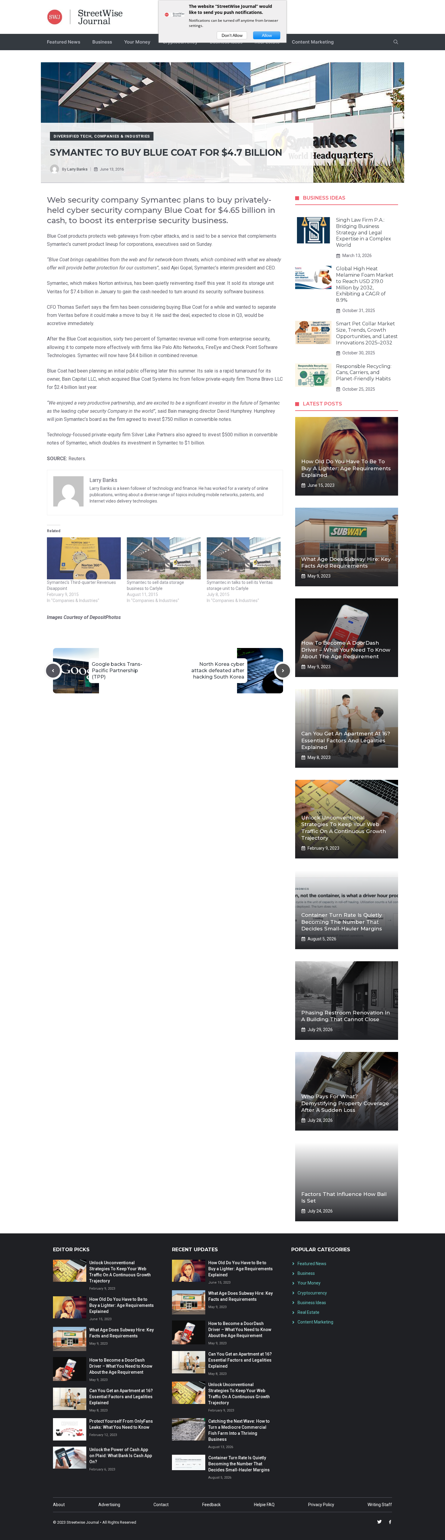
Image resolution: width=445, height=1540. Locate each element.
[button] (395, 42)
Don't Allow (232, 35)
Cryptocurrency (312, 1293)
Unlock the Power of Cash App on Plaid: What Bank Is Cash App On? (120, 1455)
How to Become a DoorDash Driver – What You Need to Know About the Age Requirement (345, 649)
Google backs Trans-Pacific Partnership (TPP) (117, 670)
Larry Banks (77, 169)
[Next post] (283, 671)
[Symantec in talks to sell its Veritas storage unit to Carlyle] (244, 558)
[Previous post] (53, 671)
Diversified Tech (72, 136)
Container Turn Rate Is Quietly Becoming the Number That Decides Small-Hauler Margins (341, 921)
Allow (267, 35)
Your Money (137, 42)
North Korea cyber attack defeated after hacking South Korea (217, 670)
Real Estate (308, 1312)
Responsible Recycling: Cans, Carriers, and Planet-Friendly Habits (363, 372)
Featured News (63, 42)
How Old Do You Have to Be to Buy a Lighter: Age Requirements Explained (346, 468)
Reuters (76, 458)
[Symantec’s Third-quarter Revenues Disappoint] (84, 558)
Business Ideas (312, 1302)
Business (102, 42)
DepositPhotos (105, 617)
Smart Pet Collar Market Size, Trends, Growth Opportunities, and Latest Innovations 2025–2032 (367, 333)
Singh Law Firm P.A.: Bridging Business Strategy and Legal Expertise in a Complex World (363, 232)
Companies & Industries (122, 136)
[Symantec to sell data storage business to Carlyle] (164, 558)
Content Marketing (313, 42)
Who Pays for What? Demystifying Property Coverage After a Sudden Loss (345, 1103)
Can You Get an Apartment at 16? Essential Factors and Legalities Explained (345, 740)
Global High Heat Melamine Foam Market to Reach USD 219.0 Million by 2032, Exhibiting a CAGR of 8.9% (365, 284)
